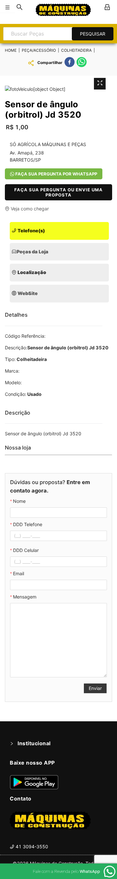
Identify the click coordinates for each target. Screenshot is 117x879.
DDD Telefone (27, 524)
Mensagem (24, 596)
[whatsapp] (81, 63)
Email (18, 573)
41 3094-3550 (31, 846)
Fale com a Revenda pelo (66, 871)
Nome (19, 501)
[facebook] (69, 63)
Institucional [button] (34, 743)
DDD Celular (26, 550)
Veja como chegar (29, 208)
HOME (11, 50)
